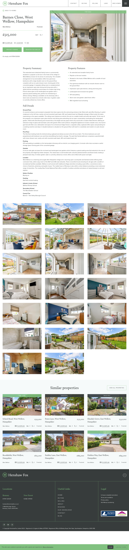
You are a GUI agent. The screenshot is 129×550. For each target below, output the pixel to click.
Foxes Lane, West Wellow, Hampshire (55, 420)
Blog (60, 516)
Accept (110, 547)
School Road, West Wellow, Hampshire (14, 420)
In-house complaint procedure (109, 495)
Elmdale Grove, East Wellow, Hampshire (99, 420)
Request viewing (12, 49)
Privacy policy (105, 500)
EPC (28, 43)
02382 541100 (28, 499)
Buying (61, 498)
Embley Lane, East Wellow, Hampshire (56, 456)
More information (48, 547)
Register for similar (33, 49)
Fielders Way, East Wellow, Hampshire (98, 456)
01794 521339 (15, 56)
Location (19, 43)
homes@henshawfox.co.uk (11, 504)
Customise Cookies (120, 547)
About (60, 504)
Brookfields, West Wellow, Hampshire (13, 456)
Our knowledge (65, 510)
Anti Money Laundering (107, 502)
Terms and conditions (107, 497)
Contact (61, 513)
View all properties (116, 388)
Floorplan (8, 43)
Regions (61, 507)
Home (60, 495)
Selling (61, 501)
